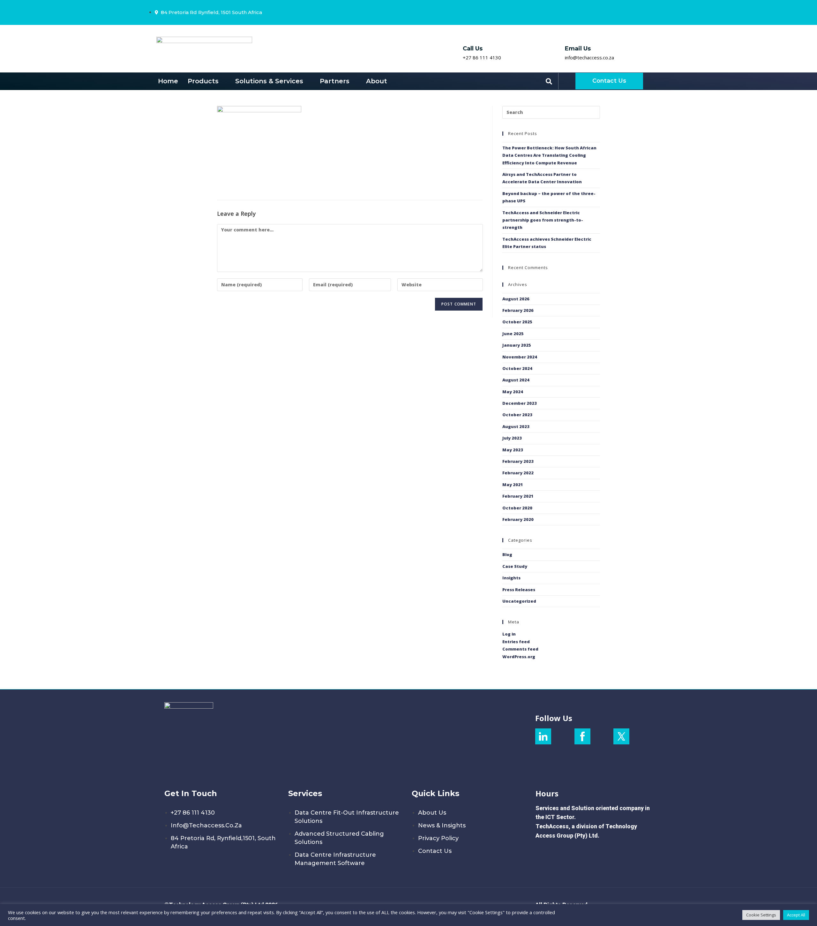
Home (168, 81)
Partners (334, 81)
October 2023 (517, 415)
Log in (509, 634)
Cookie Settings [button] (761, 915)
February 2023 (518, 461)
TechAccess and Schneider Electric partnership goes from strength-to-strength (542, 220)
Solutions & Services (269, 81)
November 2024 (519, 357)
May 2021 (512, 484)
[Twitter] (620, 12)
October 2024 (517, 368)
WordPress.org (518, 656)
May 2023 (512, 450)
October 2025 (517, 322)
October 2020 (517, 508)
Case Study (514, 566)
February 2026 (518, 310)
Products (203, 81)
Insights (511, 578)
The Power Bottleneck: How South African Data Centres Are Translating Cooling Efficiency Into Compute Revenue (549, 155)
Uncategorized (519, 601)
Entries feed (516, 641)
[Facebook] (612, 12)
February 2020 (518, 519)
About (376, 81)
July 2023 (512, 438)
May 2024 (512, 392)
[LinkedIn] (603, 12)
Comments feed (520, 649)
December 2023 (519, 403)
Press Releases (518, 589)
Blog (507, 554)
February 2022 (518, 473)
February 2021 (518, 496)
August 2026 (515, 299)
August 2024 (515, 380)
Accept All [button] (796, 915)
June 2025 (513, 333)
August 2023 (515, 426)
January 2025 (516, 345)
